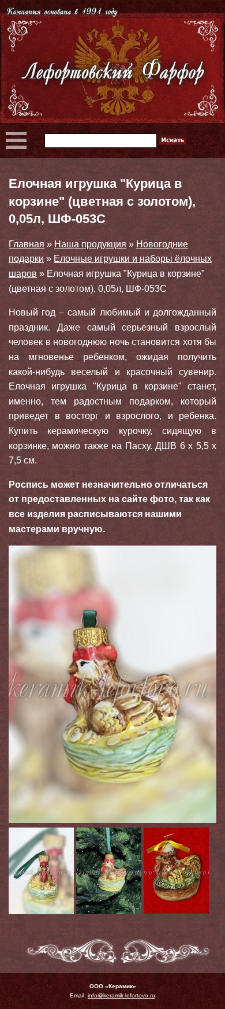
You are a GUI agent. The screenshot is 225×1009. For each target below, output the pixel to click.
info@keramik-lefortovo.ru (121, 995)
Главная (26, 244)
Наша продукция (90, 244)
